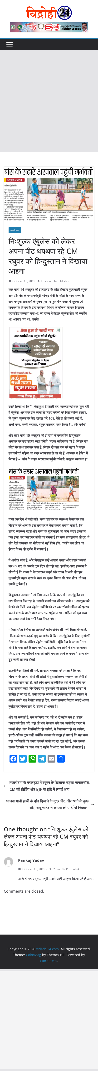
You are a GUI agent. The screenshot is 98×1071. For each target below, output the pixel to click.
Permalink (72, 869)
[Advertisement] (49, 101)
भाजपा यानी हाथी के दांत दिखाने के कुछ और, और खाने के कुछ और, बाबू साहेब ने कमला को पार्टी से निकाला (47, 804)
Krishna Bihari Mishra (55, 281)
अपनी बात (14, 230)
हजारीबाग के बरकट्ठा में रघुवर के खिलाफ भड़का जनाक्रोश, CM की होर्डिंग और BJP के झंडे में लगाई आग (50, 786)
